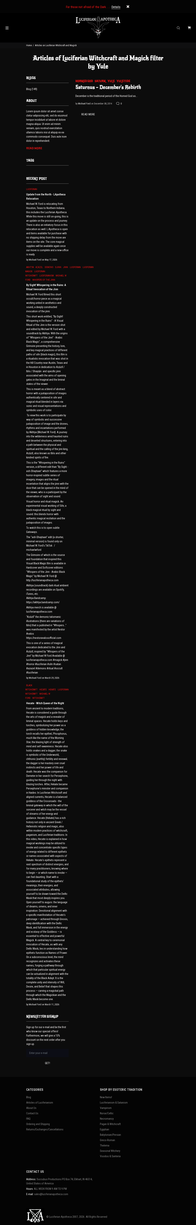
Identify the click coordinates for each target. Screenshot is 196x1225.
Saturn (100, 81)
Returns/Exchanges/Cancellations (44, 1129)
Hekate (52, 689)
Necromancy (107, 1118)
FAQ (28, 1118)
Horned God (84, 81)
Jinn (65, 267)
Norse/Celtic (107, 1113)
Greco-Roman (107, 1140)
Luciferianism (46, 275)
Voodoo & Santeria (110, 1156)
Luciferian (31, 189)
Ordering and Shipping (38, 1124)
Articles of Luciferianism (39, 1102)
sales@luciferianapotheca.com (51, 1194)
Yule (111, 81)
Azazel (39, 267)
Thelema (104, 1145)
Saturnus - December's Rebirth (108, 87)
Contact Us (32, 1113)
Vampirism (106, 1107)
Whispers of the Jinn (43, 280)
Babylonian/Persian (110, 1134)
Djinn (58, 267)
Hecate (43, 689)
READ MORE (88, 114)
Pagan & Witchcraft (110, 1124)
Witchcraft (38, 698)
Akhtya (30, 267)
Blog (28, 1097)
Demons (49, 267)
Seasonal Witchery (110, 1150)
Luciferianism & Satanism (114, 1102)
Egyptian (104, 1129)
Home (29, 45)
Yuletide (123, 81)
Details (115, 7)
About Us (31, 1107)
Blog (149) (31, 89)
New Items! (106, 1097)
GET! (47, 1063)
